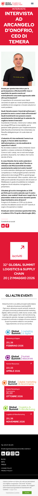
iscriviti (17, 256)
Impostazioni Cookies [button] (12, 493)
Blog (3, 459)
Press (3, 465)
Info (3, 462)
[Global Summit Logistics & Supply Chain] (11, 4)
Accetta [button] (27, 492)
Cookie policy (6, 468)
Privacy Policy (6, 471)
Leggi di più (13, 490)
